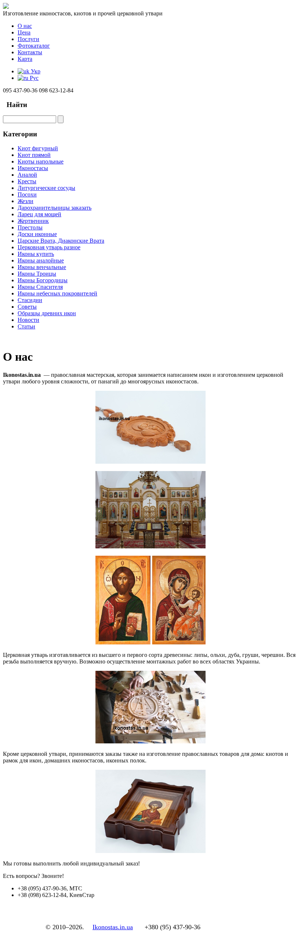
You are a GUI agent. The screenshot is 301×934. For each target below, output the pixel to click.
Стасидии (30, 300)
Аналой (27, 175)
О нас (25, 26)
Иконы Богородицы (43, 280)
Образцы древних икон (47, 313)
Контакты (30, 52)
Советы (27, 307)
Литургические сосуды (46, 188)
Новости (28, 320)
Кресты (27, 181)
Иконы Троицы (37, 274)
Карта (25, 59)
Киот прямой (34, 155)
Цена (24, 32)
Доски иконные (37, 234)
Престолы (30, 227)
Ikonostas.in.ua (113, 927)
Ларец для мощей (39, 214)
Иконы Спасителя (40, 287)
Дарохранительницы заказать (54, 208)
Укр (34, 71)
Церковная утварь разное (49, 247)
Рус (33, 78)
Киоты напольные (41, 161)
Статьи (26, 326)
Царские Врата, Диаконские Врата (61, 241)
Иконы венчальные (42, 267)
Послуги (28, 39)
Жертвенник (33, 221)
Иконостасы (33, 168)
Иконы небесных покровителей (57, 293)
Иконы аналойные (41, 260)
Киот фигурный (38, 148)
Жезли (25, 201)
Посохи (27, 194)
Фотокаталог (34, 46)
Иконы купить (36, 254)
